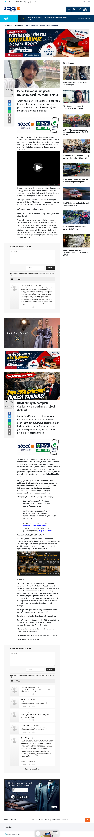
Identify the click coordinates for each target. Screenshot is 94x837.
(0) (34, 307)
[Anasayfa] (5, 2)
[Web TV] (84, 2)
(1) (29, 694)
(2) (29, 307)
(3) (29, 720)
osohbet (8, 827)
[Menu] (68, 9)
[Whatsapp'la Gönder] (9, 111)
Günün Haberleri (20, 2)
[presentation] (11, 18)
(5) (29, 764)
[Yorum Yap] (9, 121)
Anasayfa (34, 820)
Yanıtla (24, 307)
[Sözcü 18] (12, 9)
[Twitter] (9, 104)
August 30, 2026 (45, 531)
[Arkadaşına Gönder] (9, 115)
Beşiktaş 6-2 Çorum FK (35, 18)
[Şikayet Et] (52, 307)
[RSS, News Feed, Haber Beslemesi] (87, 820)
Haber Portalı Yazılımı (13, 834)
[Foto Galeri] (89, 2)
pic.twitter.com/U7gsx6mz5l (34, 526)
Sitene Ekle (35, 2)
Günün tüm (83, 18)
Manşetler (11, 2)
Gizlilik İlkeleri (56, 820)
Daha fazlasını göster (32, 769)
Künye (41, 820)
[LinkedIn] (9, 108)
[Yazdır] (9, 118)
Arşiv (28, 2)
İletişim (47, 820)
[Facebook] (9, 101)
